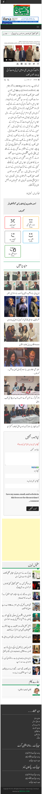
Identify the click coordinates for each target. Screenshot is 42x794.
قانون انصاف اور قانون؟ (24, 689)
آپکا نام (36, 471)
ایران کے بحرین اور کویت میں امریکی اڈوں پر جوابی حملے (16, 637)
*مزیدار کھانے (36, 728)
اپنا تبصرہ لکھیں (34, 449)
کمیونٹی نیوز (29, 193)
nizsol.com (24, 791)
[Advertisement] (21, 540)
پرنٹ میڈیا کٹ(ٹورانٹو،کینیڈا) (32, 753)
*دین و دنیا (37, 718)
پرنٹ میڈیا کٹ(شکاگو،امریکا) (32, 756)
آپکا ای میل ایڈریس (33, 481)
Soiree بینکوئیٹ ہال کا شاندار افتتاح (29, 344)
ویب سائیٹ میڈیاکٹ (34, 760)
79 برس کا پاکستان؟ (15, 33)
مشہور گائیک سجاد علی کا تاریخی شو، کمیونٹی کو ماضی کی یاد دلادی (23, 320)
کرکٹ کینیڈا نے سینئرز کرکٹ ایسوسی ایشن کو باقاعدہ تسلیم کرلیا (23, 426)
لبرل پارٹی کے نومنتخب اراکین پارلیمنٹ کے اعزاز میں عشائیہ (23, 293)
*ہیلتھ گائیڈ (37, 731)
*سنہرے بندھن (36, 725)
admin (35, 79)
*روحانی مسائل (36, 721)
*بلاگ (38, 738)
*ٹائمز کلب (37, 734)
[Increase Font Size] (8, 80)
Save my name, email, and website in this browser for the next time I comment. (22, 497)
